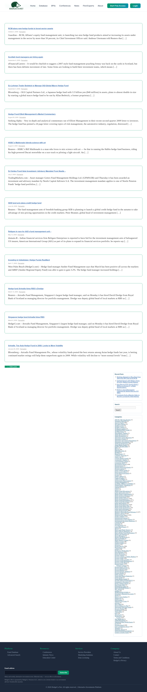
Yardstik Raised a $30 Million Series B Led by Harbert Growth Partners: (128, 381)
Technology (118, 616)
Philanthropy (119, 548)
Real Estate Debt (120, 585)
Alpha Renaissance (121, 434)
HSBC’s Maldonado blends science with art (27, 142)
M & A (117, 528)
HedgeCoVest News (121, 515)
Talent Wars (118, 612)
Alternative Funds (120, 439)
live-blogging (119, 525)
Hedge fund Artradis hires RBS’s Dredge (26, 288)
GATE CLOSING (120, 479)
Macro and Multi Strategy (123, 530)
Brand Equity (119, 454)
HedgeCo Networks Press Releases (125, 512)
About (100, 6)
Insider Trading (119, 516)
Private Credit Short (121, 562)
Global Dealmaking (121, 482)
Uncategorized (119, 625)
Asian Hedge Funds (121, 445)
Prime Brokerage (120, 554)
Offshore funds (119, 542)
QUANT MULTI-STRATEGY (124, 580)
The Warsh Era (119, 619)
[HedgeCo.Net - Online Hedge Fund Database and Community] (16, 5)
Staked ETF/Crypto (121, 601)
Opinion (117, 545)
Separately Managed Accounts (124, 594)
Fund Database (12, 652)
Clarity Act (118, 457)
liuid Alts (117, 524)
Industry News (48, 655)
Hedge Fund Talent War (122, 506)
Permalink (22, 32)
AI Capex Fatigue (120, 424)
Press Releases (119, 552)
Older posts (12, 367)
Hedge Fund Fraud (120, 497)
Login (135, 6)
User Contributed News (122, 626)
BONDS (117, 452)
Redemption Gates (120, 586)
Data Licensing (83, 658)
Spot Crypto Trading (121, 597)
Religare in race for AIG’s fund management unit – (29, 231)
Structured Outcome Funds (123, 607)
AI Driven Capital (120, 429)
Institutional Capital (121, 518)
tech (116, 613)
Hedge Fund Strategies (122, 504)
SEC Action (118, 589)
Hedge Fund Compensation (123, 494)
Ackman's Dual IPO (121, 421)
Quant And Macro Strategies (123, 576)
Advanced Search (13, 655)
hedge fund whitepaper (122, 509)
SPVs (53, 6)
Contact (116, 655)
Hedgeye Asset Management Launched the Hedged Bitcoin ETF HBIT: (128, 391)
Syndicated (118, 610)
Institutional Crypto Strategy (124, 519)
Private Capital (119, 555)
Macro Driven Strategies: (122, 531)
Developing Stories (121, 464)
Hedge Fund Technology (122, 507)
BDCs (116, 448)
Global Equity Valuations (123, 485)
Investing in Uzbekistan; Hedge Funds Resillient (29, 260)
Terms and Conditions (121, 658)
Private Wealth (119, 573)
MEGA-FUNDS (119, 539)
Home (32, 6)
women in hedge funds (122, 632)
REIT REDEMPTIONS (122, 588)
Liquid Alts (118, 522)
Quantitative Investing (122, 582)
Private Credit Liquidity (122, 559)
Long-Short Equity (120, 527)
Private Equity (119, 564)
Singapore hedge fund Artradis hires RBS (26, 317)
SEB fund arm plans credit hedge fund (24, 203)
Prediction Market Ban (122, 551)
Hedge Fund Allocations (122, 491)
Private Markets (119, 570)
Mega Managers (120, 536)
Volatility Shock (120, 629)
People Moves (119, 546)
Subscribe (63, 672)
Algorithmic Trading (121, 433)
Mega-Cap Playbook (121, 537)
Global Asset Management (123, 481)
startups (117, 603)
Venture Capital (121, 565)
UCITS (117, 623)
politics (117, 549)
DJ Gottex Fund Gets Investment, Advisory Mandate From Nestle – (37, 171)
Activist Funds (119, 423)
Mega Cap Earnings (121, 534)
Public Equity (119, 574)
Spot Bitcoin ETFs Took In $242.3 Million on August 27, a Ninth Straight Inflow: (127, 386)
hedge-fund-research (121, 510)
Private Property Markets (122, 571)
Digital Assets (119, 466)
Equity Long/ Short (121, 472)
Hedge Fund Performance (122, 500)
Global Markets (119, 487)
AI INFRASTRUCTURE (122, 430)
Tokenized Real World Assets (124, 622)
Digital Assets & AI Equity (123, 467)
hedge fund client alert (122, 493)
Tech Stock (118, 615)
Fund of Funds (119, 478)
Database (43, 6)
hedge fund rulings (120, 503)
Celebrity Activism (120, 455)
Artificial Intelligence (121, 443)
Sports (117, 595)
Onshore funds (119, 543)
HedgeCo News (119, 513)
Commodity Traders (121, 460)
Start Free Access (118, 6)
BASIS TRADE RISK (121, 446)
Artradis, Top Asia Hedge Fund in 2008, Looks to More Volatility (35, 345)
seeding (117, 591)
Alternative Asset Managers (123, 437)
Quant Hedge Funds (121, 579)
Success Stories (119, 609)
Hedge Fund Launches (122, 498)
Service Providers (84, 652)
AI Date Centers (119, 427)
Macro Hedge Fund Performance (125, 533)
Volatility (118, 628)
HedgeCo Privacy (119, 660)
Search (118, 410)
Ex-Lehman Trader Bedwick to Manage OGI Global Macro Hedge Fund (38, 85)
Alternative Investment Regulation (125, 440)
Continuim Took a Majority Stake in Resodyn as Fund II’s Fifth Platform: (128, 395)
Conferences (65, 6)
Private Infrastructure (121, 568)
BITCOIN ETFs (119, 451)
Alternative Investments (122, 442)
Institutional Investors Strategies (125, 521)
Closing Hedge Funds (121, 458)
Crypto (118, 618)
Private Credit (119, 558)
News (76, 6)
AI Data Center (119, 426)
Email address (9, 668)
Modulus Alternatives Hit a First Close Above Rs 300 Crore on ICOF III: (129, 377)
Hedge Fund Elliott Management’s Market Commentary (32, 114)
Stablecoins (118, 600)
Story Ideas (118, 604)
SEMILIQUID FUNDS (121, 592)
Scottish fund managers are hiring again (25, 57)
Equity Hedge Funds (121, 470)
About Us (117, 652)
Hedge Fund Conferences (122, 495)
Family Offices (119, 476)
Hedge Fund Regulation (122, 501)
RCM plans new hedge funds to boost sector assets (30, 28)
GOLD (117, 488)
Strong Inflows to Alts (121, 606)
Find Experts (88, 6)
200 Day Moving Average (123, 420)
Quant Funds (119, 577)
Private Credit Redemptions (123, 561)
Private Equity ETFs (121, 567)
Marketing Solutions (85, 655)
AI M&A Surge (119, 431)
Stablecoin (118, 598)
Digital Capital (119, 469)
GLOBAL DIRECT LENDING (124, 484)
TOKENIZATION (120, 620)
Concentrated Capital (121, 461)
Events (117, 475)
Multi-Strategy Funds (121, 540)
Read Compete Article (121, 583)
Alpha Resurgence (120, 436)
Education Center (49, 658)
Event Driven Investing (122, 473)
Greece (117, 490)
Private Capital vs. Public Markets (125, 556)
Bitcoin (117, 449)
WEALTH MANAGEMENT (123, 631)
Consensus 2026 (120, 463)
